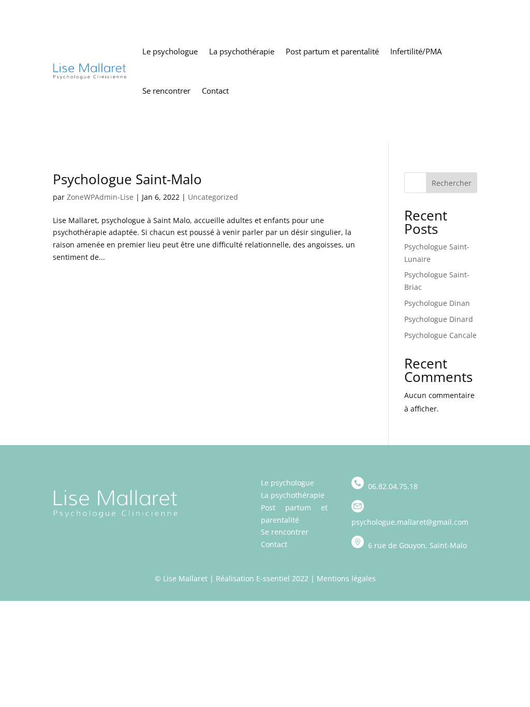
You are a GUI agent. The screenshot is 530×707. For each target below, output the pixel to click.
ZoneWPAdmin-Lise (100, 197)
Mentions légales (346, 578)
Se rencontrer (166, 90)
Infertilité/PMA (415, 51)
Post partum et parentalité (332, 51)
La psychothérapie (241, 51)
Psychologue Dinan (437, 303)
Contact (215, 90)
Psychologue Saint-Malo (127, 179)
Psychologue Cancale (440, 335)
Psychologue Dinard (438, 319)
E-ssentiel (273, 578)
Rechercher (452, 183)
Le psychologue (170, 51)
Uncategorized (213, 197)
